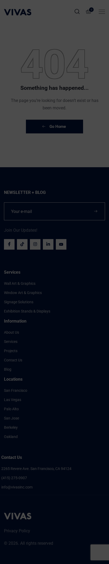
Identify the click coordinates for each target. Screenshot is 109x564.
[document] (54, 282)
